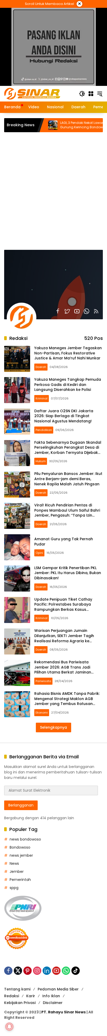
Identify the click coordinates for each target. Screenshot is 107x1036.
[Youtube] (77, 311)
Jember (17, 871)
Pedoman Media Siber (58, 989)
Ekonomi (42, 712)
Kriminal (42, 398)
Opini (39, 553)
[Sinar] (32, 93)
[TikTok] (75, 971)
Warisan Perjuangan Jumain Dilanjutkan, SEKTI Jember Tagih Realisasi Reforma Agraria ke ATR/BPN (64, 638)
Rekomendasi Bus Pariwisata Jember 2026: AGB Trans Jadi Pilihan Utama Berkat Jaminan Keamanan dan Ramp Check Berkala (62, 672)
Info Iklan (51, 996)
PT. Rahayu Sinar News (63, 1012)
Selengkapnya (53, 727)
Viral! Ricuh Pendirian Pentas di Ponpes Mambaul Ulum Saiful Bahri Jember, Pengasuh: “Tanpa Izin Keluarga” (67, 513)
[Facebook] (58, 311)
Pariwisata (43, 681)
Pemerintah (20, 879)
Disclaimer (53, 1002)
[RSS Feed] (96, 311)
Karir (30, 996)
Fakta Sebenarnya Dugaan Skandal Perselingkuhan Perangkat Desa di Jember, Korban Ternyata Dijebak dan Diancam (67, 450)
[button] (82, 94)
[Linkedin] (47, 971)
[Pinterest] (27, 971)
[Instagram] (37, 971)
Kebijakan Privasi (20, 1002)
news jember (21, 855)
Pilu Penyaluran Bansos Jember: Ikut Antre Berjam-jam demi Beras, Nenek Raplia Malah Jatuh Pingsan (68, 478)
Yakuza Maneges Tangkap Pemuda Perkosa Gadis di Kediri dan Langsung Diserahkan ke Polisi (67, 384)
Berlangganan (21, 805)
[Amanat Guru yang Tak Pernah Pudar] (17, 547)
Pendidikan (44, 430)
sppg (14, 887)
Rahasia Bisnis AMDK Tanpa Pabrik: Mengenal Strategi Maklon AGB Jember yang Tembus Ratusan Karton (67, 701)
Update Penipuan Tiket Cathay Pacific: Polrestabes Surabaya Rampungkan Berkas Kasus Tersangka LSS (63, 607)
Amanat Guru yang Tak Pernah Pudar (63, 541)
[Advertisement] (53, 188)
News (14, 863)
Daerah (41, 367)
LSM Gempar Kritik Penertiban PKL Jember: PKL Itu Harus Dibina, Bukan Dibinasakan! (67, 573)
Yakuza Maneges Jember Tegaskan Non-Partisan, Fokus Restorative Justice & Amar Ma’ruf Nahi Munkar (68, 353)
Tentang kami (17, 989)
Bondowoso (20, 847)
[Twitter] (67, 311)
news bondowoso (25, 839)
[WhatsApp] (86, 311)
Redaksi (11, 996)
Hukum (41, 461)
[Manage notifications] (9, 1026)
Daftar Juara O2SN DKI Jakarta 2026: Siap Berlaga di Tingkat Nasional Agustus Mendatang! (63, 416)
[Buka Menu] (91, 94)
